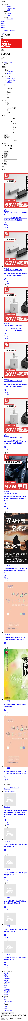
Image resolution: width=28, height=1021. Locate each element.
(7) (10, 78)
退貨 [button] (9, 30)
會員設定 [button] (13, 30)
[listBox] (14, 166)
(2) (11, 80)
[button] (14, 10)
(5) (10, 71)
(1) (10, 73)
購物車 (2, 23)
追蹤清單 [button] (6, 30)
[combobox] (14, 55)
